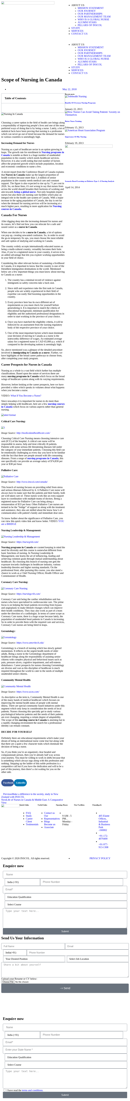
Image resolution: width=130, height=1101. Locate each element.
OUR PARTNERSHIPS (90, 13)
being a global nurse (25, 192)
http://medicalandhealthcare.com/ (33, 433)
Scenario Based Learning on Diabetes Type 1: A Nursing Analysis (89, 181)
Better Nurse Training (73, 121)
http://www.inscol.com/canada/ (32, 481)
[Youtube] (123, 817)
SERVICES (77, 31)
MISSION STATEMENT (91, 8)
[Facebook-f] (114, 808)
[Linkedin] (114, 817)
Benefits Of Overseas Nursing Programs (80, 103)
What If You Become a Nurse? (26, 395)
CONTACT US (79, 33)
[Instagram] (123, 808)
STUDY (75, 28)
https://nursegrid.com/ (27, 542)
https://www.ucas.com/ (27, 691)
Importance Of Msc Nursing (75, 137)
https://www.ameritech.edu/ (30, 642)
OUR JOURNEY (87, 11)
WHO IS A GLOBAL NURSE (93, 19)
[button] (97, 39)
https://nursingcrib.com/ (28, 593)
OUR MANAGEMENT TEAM (94, 16)
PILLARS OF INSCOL (90, 25)
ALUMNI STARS (87, 22)
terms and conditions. (32, 1090)
